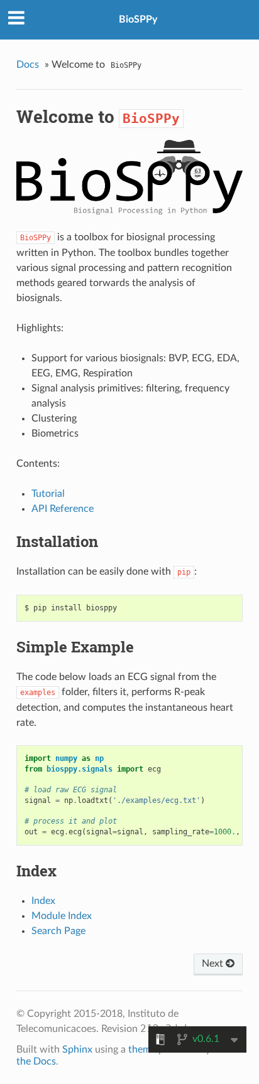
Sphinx (77, 1049)
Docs (27, 65)
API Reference (62, 509)
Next (214, 964)
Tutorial (48, 494)
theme (142, 1049)
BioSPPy (138, 19)
